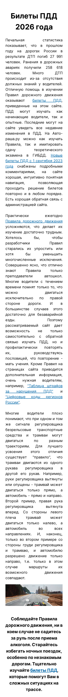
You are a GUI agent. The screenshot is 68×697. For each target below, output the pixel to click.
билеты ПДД (47, 100)
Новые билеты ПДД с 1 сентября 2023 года (34, 160)
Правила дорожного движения (34, 221)
